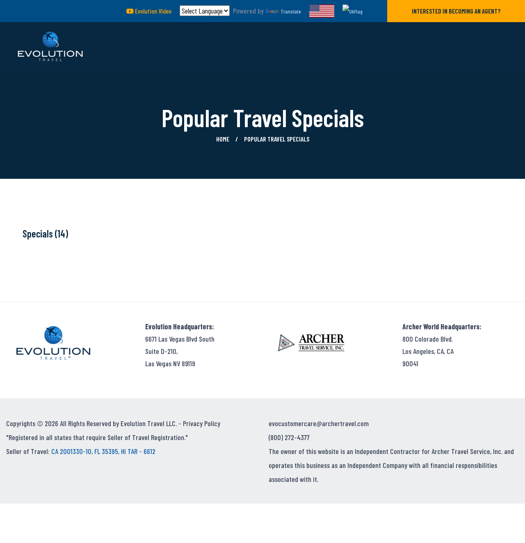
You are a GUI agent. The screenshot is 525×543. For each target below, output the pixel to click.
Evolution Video (152, 11)
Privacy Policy (201, 423)
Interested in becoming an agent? (456, 11)
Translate (291, 11)
